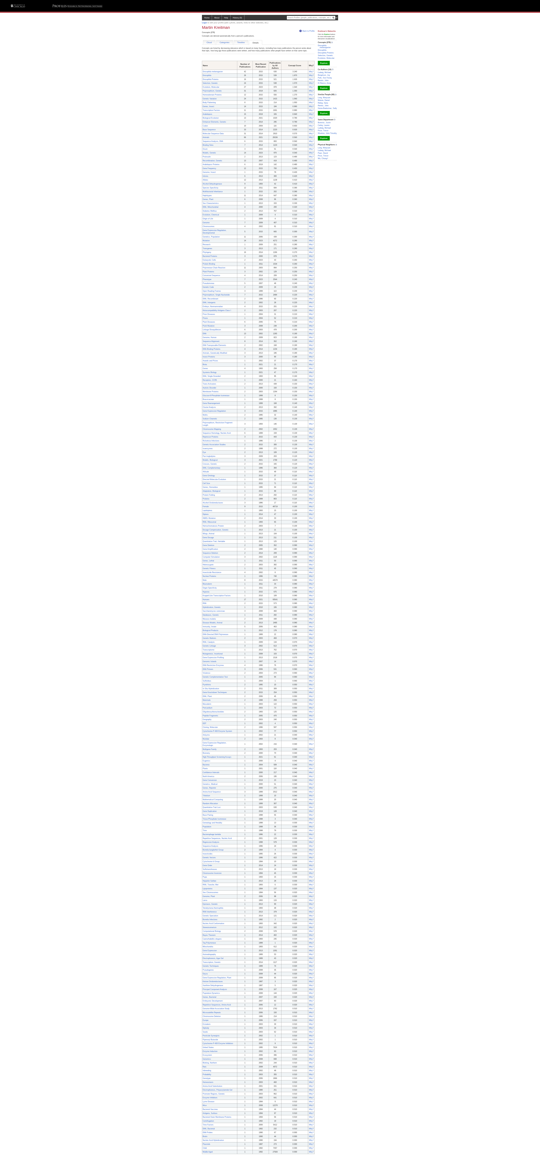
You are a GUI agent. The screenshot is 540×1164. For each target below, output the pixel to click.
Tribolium (206, 796)
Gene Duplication (210, 811)
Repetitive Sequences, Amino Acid (217, 1005)
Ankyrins (206, 735)
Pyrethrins (207, 685)
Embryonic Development (213, 1001)
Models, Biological (210, 460)
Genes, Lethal (208, 561)
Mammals (207, 700)
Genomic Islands (209, 661)
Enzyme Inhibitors (210, 1098)
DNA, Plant (207, 696)
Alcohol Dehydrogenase (212, 184)
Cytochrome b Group (211, 861)
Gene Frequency (209, 168)
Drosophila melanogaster (213, 72)
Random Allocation (210, 803)
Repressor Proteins (210, 437)
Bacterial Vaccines (210, 1109)
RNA (204, 603)
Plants (205, 768)
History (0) (237, 18)
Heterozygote (208, 565)
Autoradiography (209, 954)
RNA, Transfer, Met (210, 885)
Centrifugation (208, 1121)
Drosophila (207, 75)
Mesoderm (207, 704)
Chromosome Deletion (212, 1016)
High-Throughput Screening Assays (217, 757)
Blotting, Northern (210, 1063)
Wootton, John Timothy (327, 133)
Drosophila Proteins (211, 79)
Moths (205, 415)
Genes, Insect (208, 106)
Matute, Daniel (324, 100)
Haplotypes (207, 195)
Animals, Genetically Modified (215, 353)
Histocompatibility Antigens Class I (217, 310)
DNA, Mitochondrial (210, 207)
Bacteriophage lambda (212, 834)
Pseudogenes (208, 970)
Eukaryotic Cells (209, 260)
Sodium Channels (210, 419)
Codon (205, 126)
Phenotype (207, 279)
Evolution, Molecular (211, 87)
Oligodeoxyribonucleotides (213, 712)
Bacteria (206, 765)
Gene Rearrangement (211, 403)
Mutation (206, 241)
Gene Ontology (209, 476)
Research (206, 244)
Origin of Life (208, 219)
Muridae (206, 739)
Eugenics (206, 761)
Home (207, 18)
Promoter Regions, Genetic (214, 1094)
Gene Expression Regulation (214, 411)
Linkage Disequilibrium (212, 330)
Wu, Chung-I (323, 158)
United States (208, 1047)
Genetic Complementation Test (215, 677)
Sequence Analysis (210, 846)
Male (205, 580)
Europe (205, 1020)
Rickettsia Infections (211, 441)
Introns (205, 176)
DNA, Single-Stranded (211, 376)
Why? (311, 72)
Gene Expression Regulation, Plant (217, 978)
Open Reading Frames (212, 291)
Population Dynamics (211, 993)
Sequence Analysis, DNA (213, 141)
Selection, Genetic (210, 83)
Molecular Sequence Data (213, 133)
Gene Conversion (210, 780)
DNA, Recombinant (210, 299)
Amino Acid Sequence (212, 792)
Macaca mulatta (209, 619)
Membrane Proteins (211, 392)
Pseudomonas (208, 283)
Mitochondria (208, 947)
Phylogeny (207, 252)
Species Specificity (210, 188)
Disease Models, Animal (212, 623)
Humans (206, 599)
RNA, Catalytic (209, 642)
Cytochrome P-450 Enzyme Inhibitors (218, 1043)
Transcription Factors (211, 110)
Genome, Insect (209, 172)
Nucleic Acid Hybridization (213, 1140)
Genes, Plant (208, 199)
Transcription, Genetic (212, 962)
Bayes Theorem (209, 935)
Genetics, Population (211, 237)
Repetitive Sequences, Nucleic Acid (217, 838)
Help (226, 18)
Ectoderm (207, 1024)
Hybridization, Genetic (212, 607)
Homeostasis (208, 1082)
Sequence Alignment (211, 341)
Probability (207, 1074)
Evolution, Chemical (211, 215)
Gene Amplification (210, 549)
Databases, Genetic (211, 615)
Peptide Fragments (210, 716)
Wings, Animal (208, 534)
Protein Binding (209, 264)
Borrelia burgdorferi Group (213, 850)
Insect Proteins (209, 357)
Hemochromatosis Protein (213, 526)
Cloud (209, 42)
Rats (204, 1067)
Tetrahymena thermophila (213, 908)
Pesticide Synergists (211, 1036)
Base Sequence (209, 130)
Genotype (207, 1078)
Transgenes (207, 248)
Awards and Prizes (210, 361)
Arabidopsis (207, 114)
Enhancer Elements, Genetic (214, 122)
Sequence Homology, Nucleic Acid (217, 433)
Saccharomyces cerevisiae (214, 611)
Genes (205, 368)
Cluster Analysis (209, 407)
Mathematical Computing (213, 799)
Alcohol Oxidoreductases (213, 503)
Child (205, 1148)
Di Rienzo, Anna (324, 83)
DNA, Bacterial (209, 1129)
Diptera (205, 514)
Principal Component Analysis (215, 989)
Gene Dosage (208, 537)
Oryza (205, 974)
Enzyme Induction (210, 1051)
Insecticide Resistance (212, 572)
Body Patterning (209, 102)
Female (206, 506)
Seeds (205, 1032)
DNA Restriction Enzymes (213, 665)
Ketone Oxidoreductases (213, 981)
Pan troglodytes (209, 456)
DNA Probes (208, 1132)
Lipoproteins (207, 889)
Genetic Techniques (211, 966)
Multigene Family (210, 749)
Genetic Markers (209, 638)
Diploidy (206, 1028)
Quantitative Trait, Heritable (214, 541)
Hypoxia (206, 592)
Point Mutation (208, 326)
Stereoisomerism (209, 927)
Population (207, 827)
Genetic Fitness (209, 568)
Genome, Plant (209, 896)
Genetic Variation (210, 99)
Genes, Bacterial (209, 997)
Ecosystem (207, 1055)
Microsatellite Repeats (212, 1012)
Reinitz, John (323, 80)
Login (204, 23)
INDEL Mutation (209, 518)
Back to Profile (308, 31)
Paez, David (323, 153)
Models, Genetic (209, 153)
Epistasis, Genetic (210, 904)
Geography (207, 719)
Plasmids (206, 1144)
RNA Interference (210, 912)
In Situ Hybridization (211, 688)
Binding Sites (208, 145)
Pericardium (207, 708)
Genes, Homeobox (210, 487)
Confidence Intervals (211, 772)
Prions (205, 318)
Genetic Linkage (209, 646)
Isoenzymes (208, 448)
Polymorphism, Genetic (212, 91)
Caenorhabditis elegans (212, 939)
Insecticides (207, 854)
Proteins (206, 499)
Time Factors (208, 1125)
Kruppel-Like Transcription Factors (217, 596)
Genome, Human (209, 337)
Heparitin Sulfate (209, 881)
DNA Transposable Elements (214, 345)
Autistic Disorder (209, 388)
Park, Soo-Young (325, 78)
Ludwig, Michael (324, 72)
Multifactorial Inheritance (213, 191)
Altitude (206, 472)
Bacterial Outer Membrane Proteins (217, 1117)
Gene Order (207, 865)
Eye (204, 452)
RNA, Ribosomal (209, 522)
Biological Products (210, 630)
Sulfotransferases (210, 869)
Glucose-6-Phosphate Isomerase (216, 395)
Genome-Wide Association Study (216, 1009)
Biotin (205, 1136)
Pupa (205, 877)
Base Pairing (208, 815)
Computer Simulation (211, 557)
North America (208, 776)
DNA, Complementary (211, 468)
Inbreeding (207, 1070)
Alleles (205, 180)
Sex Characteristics (211, 203)
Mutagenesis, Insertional (213, 654)
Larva (205, 900)
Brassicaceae (208, 399)
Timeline (241, 42)
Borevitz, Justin (324, 123)
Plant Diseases (209, 322)
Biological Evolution (211, 118)
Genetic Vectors (209, 857)
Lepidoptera (207, 510)
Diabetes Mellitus (210, 211)
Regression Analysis (211, 842)
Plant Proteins (208, 272)
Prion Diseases (209, 314)
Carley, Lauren (323, 125)
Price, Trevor (323, 131)
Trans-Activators (209, 384)
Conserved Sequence (211, 275)
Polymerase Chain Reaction (214, 268)
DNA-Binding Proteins (211, 349)
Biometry (206, 753)
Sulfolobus (207, 681)
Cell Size (206, 483)
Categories (224, 42)
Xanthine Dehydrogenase (213, 985)
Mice (205, 1105)
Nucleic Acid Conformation (213, 923)
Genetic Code (208, 287)
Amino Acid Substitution (212, 1086)
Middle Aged (208, 1152)
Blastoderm (207, 584)
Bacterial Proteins (210, 256)
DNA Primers (208, 669)
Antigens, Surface (210, 1113)
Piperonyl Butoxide (210, 1040)
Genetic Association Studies (214, 444)
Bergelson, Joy (324, 75)
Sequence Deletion (210, 553)
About (216, 18)
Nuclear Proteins (209, 576)
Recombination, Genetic (212, 161)
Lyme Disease (208, 1102)
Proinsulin (207, 157)
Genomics (207, 1059)
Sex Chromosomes (210, 892)
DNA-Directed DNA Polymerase (215, 634)
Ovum (205, 149)
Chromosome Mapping (212, 429)
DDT (204, 723)
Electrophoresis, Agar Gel (213, 958)
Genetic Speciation (210, 916)
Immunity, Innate (209, 627)
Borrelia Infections (210, 919)
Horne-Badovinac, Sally (327, 108)
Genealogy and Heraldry (212, 823)
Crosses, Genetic (210, 464)
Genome (206, 223)
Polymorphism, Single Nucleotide (216, 295)
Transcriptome (208, 650)
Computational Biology (212, 931)
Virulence (206, 673)
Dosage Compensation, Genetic (216, 530)
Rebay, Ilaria (323, 103)
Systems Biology (210, 372)
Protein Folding (209, 495)
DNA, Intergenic (209, 302)
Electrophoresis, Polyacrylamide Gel (217, 1090)
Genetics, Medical (210, 784)
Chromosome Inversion (212, 873)
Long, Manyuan (324, 98)
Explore (324, 63)
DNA (204, 334)
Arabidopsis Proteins (211, 164)
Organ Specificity (210, 588)
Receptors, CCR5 (210, 380)
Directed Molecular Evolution (214, 479)
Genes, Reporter (209, 788)
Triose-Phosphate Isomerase (214, 819)
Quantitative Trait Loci (212, 807)
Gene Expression (210, 950)
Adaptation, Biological (211, 491)
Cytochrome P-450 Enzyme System (217, 731)
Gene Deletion (208, 545)
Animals (206, 137)
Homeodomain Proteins (212, 95)
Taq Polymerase (209, 943)
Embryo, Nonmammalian (213, 306)
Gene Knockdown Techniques (215, 692)
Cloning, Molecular (210, 727)
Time (205, 830)
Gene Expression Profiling (213, 657)
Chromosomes (208, 226)
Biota (205, 364)
